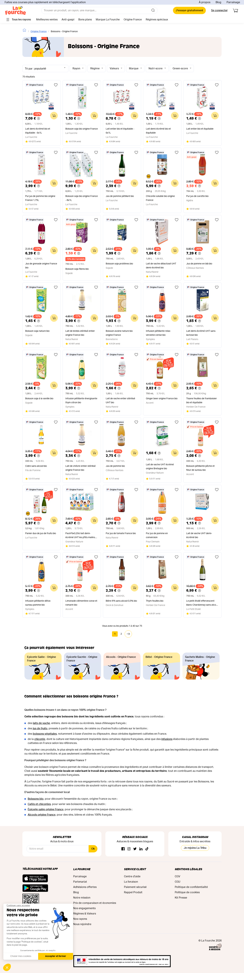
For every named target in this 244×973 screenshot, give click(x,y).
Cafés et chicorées (39, 804)
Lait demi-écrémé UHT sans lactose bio (200, 333)
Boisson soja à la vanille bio (39, 398)
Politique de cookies (187, 892)
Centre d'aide (132, 876)
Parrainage (233, 2)
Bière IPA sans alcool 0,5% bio (121, 601)
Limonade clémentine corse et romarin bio (81, 603)
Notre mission (81, 897)
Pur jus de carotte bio (197, 196)
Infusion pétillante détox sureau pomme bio (37, 603)
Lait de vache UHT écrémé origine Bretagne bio (160, 466)
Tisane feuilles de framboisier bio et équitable (201, 400)
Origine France (39, 31)
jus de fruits (40, 728)
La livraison (131, 881)
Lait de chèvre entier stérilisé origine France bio (80, 468)
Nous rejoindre (82, 924)
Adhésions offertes (85, 887)
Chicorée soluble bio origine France (160, 198)
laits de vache (41, 723)
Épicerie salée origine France (45, 809)
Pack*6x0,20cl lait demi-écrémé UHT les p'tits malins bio (80, 535)
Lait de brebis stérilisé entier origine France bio (80, 333)
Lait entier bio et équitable (199, 129)
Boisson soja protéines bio (119, 264)
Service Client (135, 869)
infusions (166, 739)
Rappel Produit (133, 892)
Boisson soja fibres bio (77, 269)
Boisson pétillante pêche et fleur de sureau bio (200, 468)
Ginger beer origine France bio (161, 398)
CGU (177, 881)
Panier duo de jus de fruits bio (40, 533)
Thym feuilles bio (154, 601)
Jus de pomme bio (115, 466)
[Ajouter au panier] (54, 115)
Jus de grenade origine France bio (41, 266)
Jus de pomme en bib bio (199, 264)
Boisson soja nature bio (37, 331)
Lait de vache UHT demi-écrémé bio (199, 535)
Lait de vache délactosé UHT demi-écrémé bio (161, 266)
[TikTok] (147, 849)
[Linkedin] (141, 849)
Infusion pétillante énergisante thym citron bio (81, 400)
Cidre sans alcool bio (36, 466)
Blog (218, 2)
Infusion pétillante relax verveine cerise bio (158, 333)
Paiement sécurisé (135, 887)
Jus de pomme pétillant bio (120, 196)
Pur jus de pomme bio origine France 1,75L (40, 198)
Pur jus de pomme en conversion (157, 535)
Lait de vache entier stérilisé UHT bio (120, 400)
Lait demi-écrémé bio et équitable (158, 131)
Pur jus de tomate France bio (121, 533)
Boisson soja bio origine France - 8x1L (81, 198)
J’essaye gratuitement (189, 10)
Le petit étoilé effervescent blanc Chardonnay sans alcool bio (202, 603)
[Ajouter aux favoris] (56, 85)
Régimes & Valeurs (84, 913)
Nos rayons (80, 919)
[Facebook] (123, 849)
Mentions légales (188, 869)
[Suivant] (128, 634)
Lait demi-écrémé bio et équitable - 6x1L (37, 131)
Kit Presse (181, 897)
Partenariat (80, 881)
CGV (177, 876)
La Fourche (81, 869)
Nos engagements (84, 908)
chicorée (39, 739)
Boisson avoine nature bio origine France (119, 333)
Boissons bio (35, 799)
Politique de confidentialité (191, 887)
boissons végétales (45, 733)
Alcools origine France (41, 814)
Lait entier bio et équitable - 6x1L (120, 131)
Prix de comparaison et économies (94, 903)
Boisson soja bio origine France (81, 129)
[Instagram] (129, 849)
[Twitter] (135, 849)
